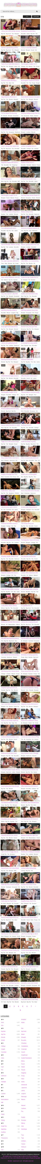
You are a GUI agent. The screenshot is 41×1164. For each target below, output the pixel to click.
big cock (8, 33)
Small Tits (10, 1126)
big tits (3, 33)
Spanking (10, 1129)
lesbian (28, 132)
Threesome (10, 1138)
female (3, 690)
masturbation (11, 624)
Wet (10, 1150)
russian (33, 280)
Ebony (30, 1061)
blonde (23, 50)
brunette (23, 33)
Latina (30, 1090)
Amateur (30, 1019)
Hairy (30, 1078)
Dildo (10, 1058)
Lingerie (30, 1093)
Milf (10, 1102)
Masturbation (10, 1099)
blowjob (17, 33)
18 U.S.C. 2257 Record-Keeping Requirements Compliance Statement (20, 1154)
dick (22, 411)
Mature (30, 1099)
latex (18, 591)
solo (30, 230)
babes (2, 821)
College (10, 1046)
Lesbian (10, 1093)
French (30, 1070)
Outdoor (30, 1108)
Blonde (10, 1037)
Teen (30, 1135)
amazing (23, 329)
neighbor (11, 493)
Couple (10, 1049)
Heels (30, 1081)
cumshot (6, 476)
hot (2, 280)
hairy (32, 920)
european (15, 115)
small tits (16, 706)
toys (36, 460)
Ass (10, 1025)
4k (1, 115)
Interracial (30, 1084)
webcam (34, 230)
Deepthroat (30, 1055)
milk (15, 870)
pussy (37, 66)
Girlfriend (10, 1075)
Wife (30, 1150)
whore (8, 312)
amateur (28, 591)
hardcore (17, 132)
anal (10, 83)
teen (2, 263)
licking (23, 870)
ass (30, 345)
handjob (29, 165)
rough (38, 83)
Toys (30, 1138)
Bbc (30, 1028)
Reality (30, 1117)
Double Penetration (30, 1058)
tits (13, 33)
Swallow (10, 1132)
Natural (30, 1105)
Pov (30, 1111)
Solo (30, 1126)
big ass (3, 214)
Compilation (30, 1046)
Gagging (30, 1073)
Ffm (10, 1070)
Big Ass (10, 1031)
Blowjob (30, 1037)
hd (36, 50)
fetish (30, 723)
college (23, 66)
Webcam (30, 1147)
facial (32, 50)
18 (1, 1002)
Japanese (30, 1087)
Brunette (30, 1040)
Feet (10, 1067)
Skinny (30, 1123)
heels (31, 115)
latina (28, 33)
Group (30, 1075)
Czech (30, 1052)
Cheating (30, 1043)
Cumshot (10, 1052)
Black (30, 1034)
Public (10, 1114)
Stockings (30, 1129)
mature (31, 575)
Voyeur (30, 1144)
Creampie (30, 1049)
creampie (27, 493)
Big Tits (10, 1034)
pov (35, 394)
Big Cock (30, 1031)
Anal (10, 1022)
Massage (30, 1096)
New (27, 16)
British (10, 1040)
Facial (30, 1064)
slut (22, 230)
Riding (10, 1120)
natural (30, 66)
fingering (14, 165)
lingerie (13, 312)
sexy (22, 345)
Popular (36, 16)
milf (19, 181)
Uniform (30, 1141)
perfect (17, 493)
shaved (36, 115)
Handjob (10, 1081)
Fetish (30, 1067)
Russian (30, 1120)
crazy (2, 805)
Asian (30, 1022)
